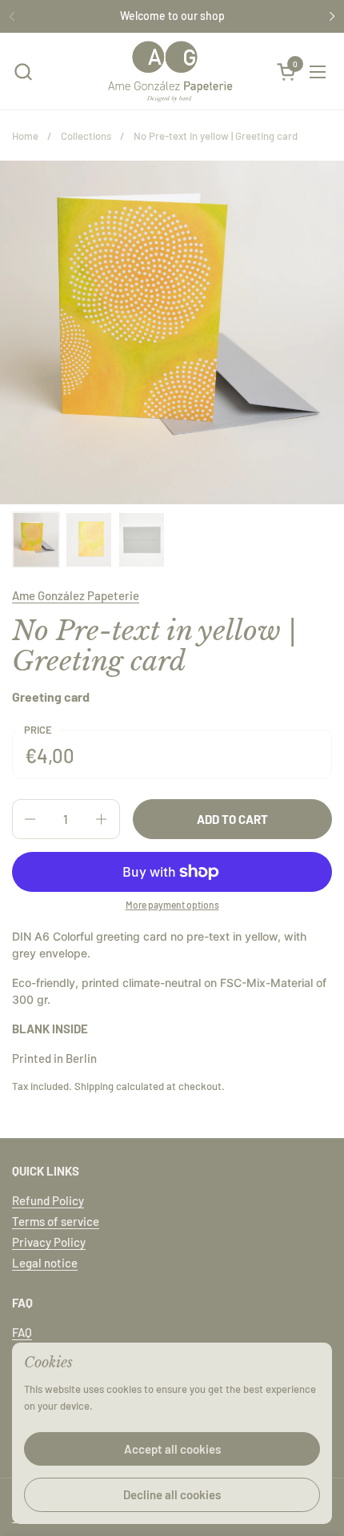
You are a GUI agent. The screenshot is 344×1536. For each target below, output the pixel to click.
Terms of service (55, 1221)
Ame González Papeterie (75, 595)
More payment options (172, 904)
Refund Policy (48, 1200)
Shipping (94, 1086)
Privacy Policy (49, 1242)
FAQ (22, 1332)
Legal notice (45, 1262)
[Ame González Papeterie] (170, 71)
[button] (23, 72)
